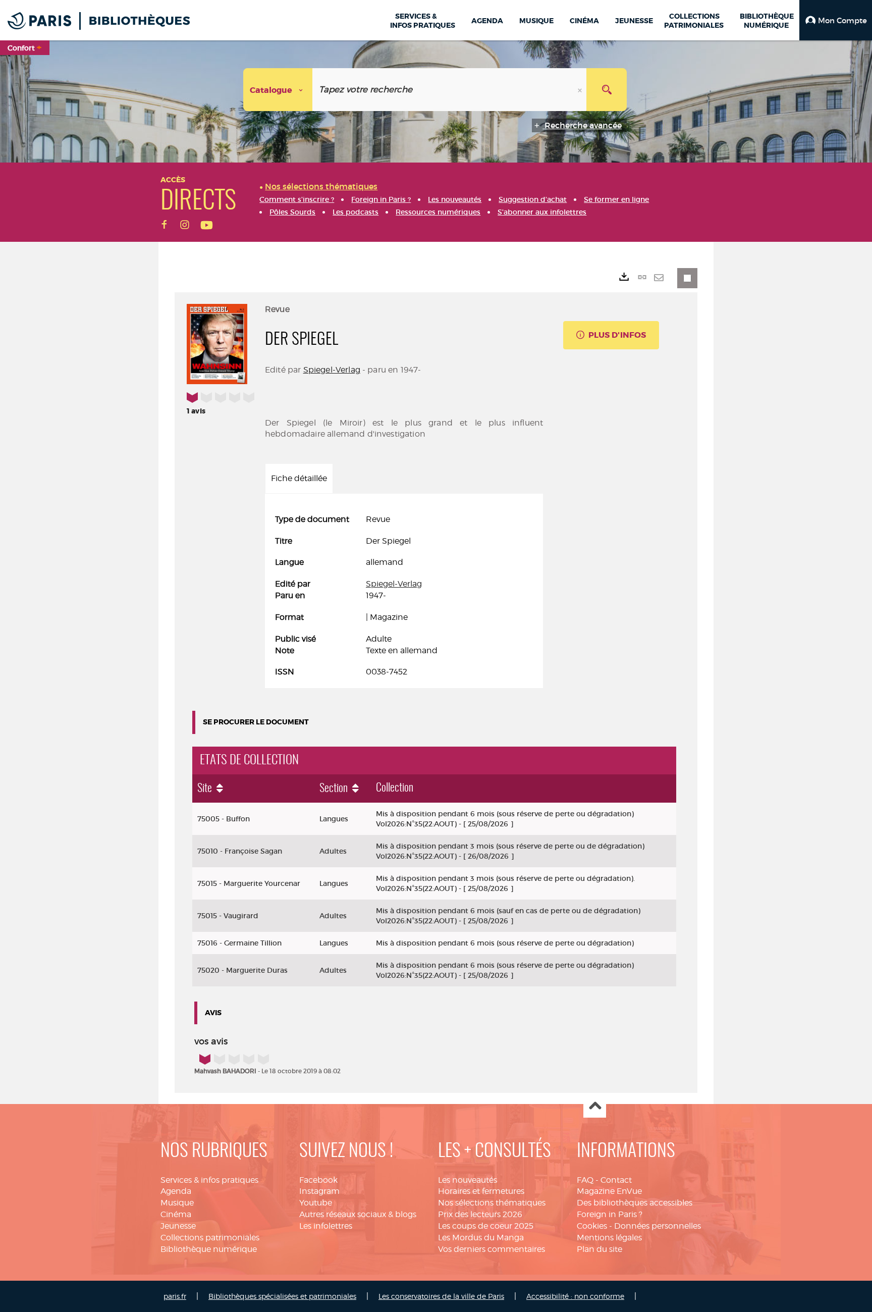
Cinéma (175, 1214)
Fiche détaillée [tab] (299, 478)
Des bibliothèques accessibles (634, 1203)
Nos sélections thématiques (492, 1203)
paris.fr (175, 1296)
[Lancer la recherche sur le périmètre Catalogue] (606, 89)
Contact (616, 1180)
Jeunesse (178, 1226)
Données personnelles (657, 1226)
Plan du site (599, 1249)
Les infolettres (325, 1226)
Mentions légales (609, 1237)
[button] (835, 20)
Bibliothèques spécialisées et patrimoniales (282, 1296)
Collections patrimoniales (209, 1237)
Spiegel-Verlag (331, 370)
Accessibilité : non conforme (575, 1296)
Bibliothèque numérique (208, 1249)
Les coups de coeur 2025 (485, 1226)
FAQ (585, 1180)
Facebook (318, 1180)
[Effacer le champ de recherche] (581, 89)
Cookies (592, 1226)
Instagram (319, 1191)
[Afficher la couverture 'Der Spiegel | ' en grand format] (217, 342)
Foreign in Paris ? (609, 1214)
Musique (177, 1203)
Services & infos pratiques (209, 1180)
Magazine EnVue (609, 1191)
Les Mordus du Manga (481, 1237)
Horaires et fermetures (481, 1191)
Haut (594, 1107)
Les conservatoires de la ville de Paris (441, 1296)
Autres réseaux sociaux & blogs (357, 1214)
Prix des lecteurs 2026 (480, 1214)
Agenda (175, 1191)
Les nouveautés (467, 1180)
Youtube (315, 1203)
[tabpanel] (404, 596)
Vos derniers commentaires (491, 1249)
